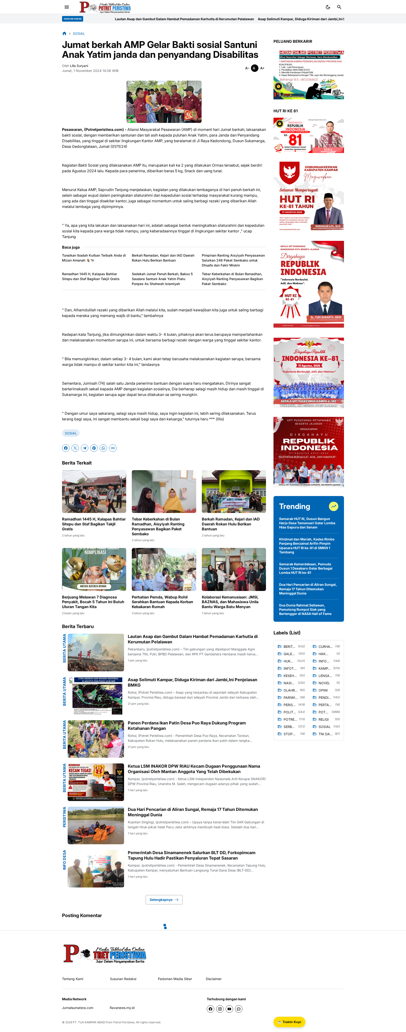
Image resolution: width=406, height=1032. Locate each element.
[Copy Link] (113, 448)
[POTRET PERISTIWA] (105, 953)
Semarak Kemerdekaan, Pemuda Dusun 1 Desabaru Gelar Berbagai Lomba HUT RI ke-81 (305, 568)
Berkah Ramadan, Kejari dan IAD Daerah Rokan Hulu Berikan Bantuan (163, 257)
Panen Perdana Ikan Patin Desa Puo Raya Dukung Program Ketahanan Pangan (187, 725)
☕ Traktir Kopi (289, 1022)
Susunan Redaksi (123, 979)
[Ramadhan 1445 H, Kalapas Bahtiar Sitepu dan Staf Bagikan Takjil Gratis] (94, 491)
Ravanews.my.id (122, 1008)
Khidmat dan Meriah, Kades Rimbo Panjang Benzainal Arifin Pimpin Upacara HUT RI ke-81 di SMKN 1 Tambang (307, 545)
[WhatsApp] (103, 448)
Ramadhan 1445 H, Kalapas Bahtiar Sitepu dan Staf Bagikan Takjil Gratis (91, 276)
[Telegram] (84, 448)
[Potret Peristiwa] (105, 7)
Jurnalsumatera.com (77, 1008)
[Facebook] (66, 448)
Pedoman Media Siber (175, 979)
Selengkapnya (161, 900)
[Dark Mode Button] (328, 7)
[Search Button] (339, 7)
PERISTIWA (64, 817)
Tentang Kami (72, 979)
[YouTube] (229, 1009)
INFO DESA (64, 860)
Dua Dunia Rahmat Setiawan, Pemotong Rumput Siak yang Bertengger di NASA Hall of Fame (305, 609)
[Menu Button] (66, 7)
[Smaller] (247, 68)
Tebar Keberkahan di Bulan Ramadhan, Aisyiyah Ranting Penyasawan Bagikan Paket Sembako (232, 279)
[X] (75, 448)
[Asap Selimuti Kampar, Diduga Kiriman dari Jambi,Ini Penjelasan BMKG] (96, 696)
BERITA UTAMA (64, 648)
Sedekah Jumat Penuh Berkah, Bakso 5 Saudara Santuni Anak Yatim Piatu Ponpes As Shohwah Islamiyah (162, 279)
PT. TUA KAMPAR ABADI (89, 1022)
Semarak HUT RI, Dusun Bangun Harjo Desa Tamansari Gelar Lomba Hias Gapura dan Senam (307, 523)
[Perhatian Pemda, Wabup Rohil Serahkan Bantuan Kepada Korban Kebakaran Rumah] (164, 569)
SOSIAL (71, 433)
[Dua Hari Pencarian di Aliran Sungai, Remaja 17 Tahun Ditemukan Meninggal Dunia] (96, 825)
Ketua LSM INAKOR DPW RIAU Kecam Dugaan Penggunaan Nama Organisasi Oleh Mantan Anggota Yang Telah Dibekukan (194, 769)
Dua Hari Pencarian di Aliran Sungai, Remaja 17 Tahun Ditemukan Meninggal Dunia (193, 812)
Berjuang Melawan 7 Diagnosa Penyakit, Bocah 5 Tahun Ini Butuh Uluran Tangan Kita (93, 602)
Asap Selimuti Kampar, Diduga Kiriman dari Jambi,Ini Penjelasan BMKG (232, 19)
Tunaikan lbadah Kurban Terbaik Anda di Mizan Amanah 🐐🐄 (94, 257)
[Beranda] (64, 33)
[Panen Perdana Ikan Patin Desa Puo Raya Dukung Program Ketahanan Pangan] (96, 739)
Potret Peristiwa (124, 1022)
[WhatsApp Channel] (238, 1009)
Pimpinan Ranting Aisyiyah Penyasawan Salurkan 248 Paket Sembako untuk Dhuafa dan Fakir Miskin (233, 260)
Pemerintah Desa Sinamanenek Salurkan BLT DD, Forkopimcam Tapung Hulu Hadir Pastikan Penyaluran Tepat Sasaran (191, 855)
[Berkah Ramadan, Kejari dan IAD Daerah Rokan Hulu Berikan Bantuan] (234, 491)
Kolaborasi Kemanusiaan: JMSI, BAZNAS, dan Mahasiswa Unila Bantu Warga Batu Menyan (230, 602)
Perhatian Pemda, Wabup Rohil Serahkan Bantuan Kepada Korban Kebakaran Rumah (162, 602)
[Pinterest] (94, 448)
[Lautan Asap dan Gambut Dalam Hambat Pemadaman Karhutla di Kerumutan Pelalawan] (96, 652)
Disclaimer (214, 979)
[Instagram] (220, 1009)
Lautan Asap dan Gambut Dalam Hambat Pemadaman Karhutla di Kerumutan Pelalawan (102, 19)
